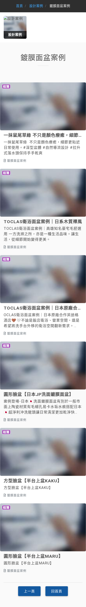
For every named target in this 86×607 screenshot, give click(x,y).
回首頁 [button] (56, 591)
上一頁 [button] (29, 591)
